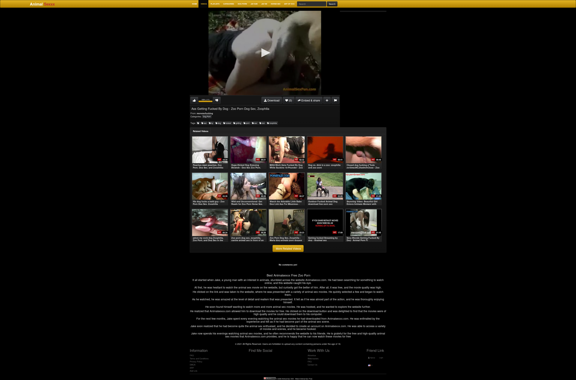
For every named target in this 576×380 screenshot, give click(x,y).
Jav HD (264, 4)
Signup (372, 357)
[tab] (200, 131)
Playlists (215, 4)
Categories (228, 4)
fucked (228, 123)
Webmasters (313, 358)
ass (205, 123)
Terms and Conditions (199, 358)
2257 (192, 367)
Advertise (312, 355)
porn (247, 123)
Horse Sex (275, 4)
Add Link (193, 370)
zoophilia (273, 123)
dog (219, 123)
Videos (204, 4)
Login (381, 357)
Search (332, 3)
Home (194, 4)
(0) (290, 100)
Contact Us (312, 364)
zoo (263, 123)
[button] (264, 52)
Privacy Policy (196, 361)
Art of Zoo (289, 4)
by (212, 123)
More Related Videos (288, 248)
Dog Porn (242, 4)
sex (255, 123)
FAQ (192, 355)
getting (238, 123)
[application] (265, 53)
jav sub (254, 4)
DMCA (192, 364)
